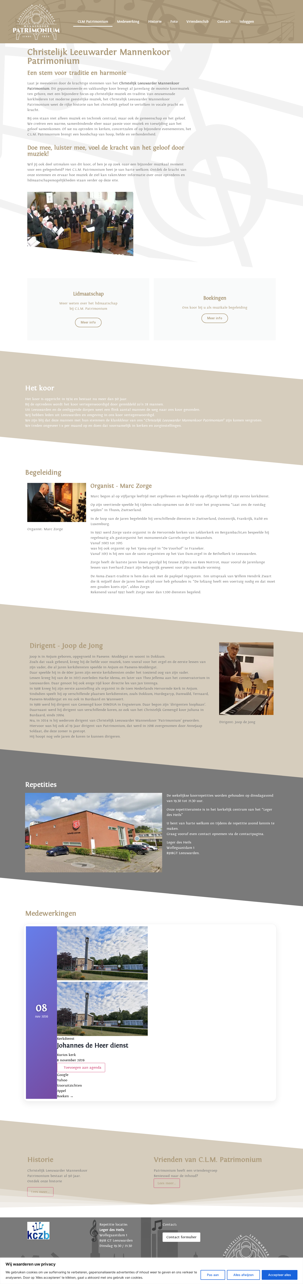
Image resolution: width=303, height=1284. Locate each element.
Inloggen (247, 22)
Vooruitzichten (69, 1086)
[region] (151, 1271)
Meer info (88, 322)
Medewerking (128, 22)
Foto (174, 22)
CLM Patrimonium (93, 22)
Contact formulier (181, 1237)
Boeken (65, 1096)
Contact (224, 22)
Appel (61, 1091)
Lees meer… (166, 1183)
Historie (154, 22)
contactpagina (251, 834)
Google (62, 1075)
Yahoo (62, 1080)
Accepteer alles (279, 1275)
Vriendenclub (198, 22)
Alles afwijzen (243, 1275)
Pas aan (213, 1275)
